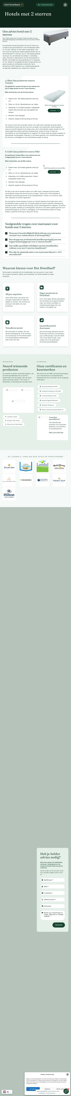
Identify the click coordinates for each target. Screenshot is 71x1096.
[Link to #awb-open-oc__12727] (65, 5)
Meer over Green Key (56, 432)
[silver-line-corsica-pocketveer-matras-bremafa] (54, 89)
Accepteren (33, 1089)
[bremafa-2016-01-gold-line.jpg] (44, 165)
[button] (67, 1074)
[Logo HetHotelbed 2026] (13, 3)
